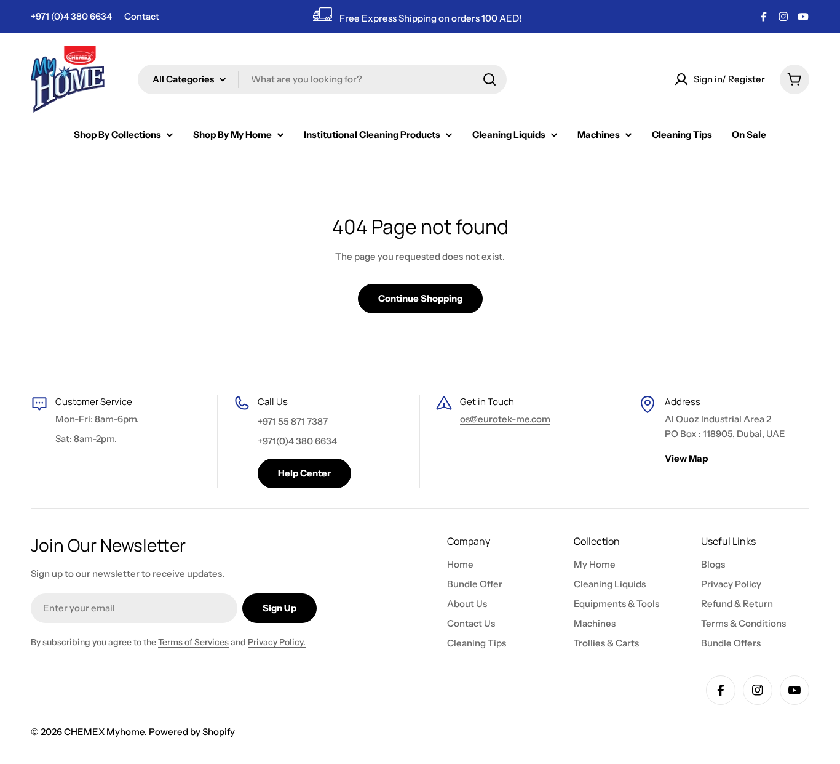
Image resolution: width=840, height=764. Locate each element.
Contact (141, 16)
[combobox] (322, 79)
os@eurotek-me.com (505, 419)
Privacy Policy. (277, 642)
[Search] (489, 79)
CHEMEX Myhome (104, 732)
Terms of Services (193, 642)
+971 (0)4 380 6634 (71, 16)
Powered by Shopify (192, 732)
